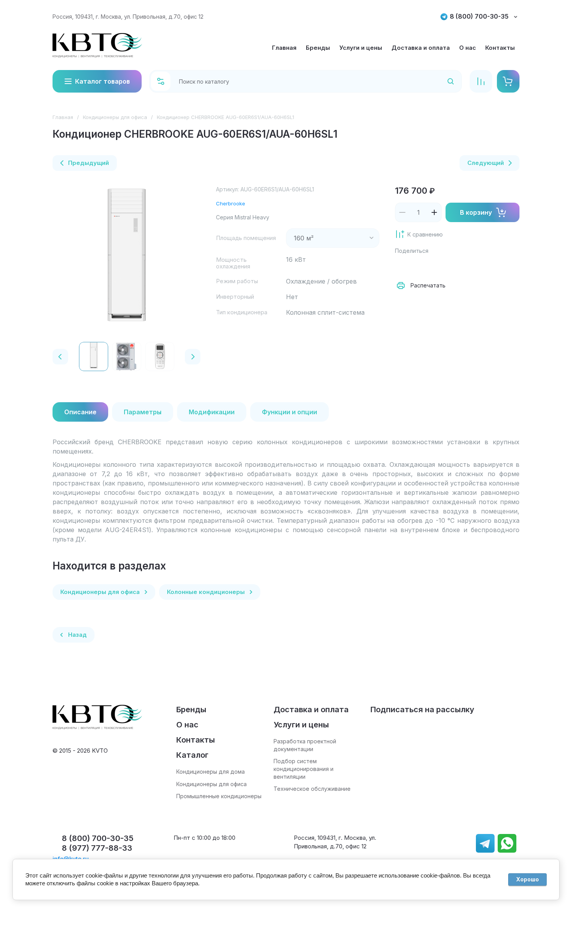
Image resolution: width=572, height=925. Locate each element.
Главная (63, 117)
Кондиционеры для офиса (115, 117)
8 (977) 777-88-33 (97, 848)
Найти (440, 81)
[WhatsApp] (488, 266)
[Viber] (471, 266)
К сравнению (425, 234)
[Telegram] (454, 266)
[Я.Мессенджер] (403, 266)
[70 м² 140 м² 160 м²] (332, 238)
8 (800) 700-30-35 (479, 16)
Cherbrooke (230, 203)
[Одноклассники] (437, 266)
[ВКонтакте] (420, 266)
